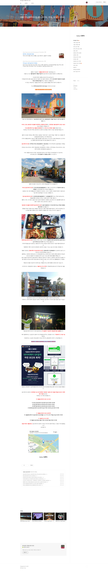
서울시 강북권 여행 (76, 44)
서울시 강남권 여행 (26, 471)
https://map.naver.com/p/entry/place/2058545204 (33, 61)
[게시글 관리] (27, 465)
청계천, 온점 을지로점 (28, 54)
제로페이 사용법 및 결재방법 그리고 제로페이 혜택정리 (43, 341)
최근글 (74, 80)
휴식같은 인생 (75, 40)
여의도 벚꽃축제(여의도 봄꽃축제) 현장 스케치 (32, 485)
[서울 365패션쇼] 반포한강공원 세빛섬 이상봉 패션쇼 (33, 478)
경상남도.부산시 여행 (77, 63)
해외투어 (74, 67)
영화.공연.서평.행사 (76, 69)
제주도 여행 (75, 65)
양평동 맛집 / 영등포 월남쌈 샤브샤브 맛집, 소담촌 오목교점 (34, 481)
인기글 (78, 80)
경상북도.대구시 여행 (77, 61)
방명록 (26, 3)
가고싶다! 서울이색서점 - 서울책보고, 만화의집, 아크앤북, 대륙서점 (36, 480)
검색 (84, 2)
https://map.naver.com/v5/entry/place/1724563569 (33, 52)
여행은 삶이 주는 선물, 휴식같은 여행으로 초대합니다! (31, 549)
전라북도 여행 (75, 59)
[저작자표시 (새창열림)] (34, 465)
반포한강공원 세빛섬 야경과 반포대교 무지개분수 (32, 477)
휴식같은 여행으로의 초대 (25, 0)
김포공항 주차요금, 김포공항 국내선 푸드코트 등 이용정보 (34, 474)
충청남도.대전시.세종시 (77, 52)
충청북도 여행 (75, 55)
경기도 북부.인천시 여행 (77, 48)
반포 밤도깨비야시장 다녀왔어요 (29, 475)
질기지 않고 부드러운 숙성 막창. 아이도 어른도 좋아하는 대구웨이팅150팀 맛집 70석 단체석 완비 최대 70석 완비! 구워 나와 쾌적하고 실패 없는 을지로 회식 (43, 65)
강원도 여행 (75, 50)
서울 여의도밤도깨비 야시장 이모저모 (43, 89)
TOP (87, 567)
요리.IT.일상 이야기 (76, 71)
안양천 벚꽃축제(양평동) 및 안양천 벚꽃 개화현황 (32, 483)
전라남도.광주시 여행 (77, 57)
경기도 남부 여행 (76, 46)
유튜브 (32, 3)
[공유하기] (25, 465)
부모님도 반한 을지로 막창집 (30, 63)
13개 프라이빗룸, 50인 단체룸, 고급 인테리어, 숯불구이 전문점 (37, 55)
